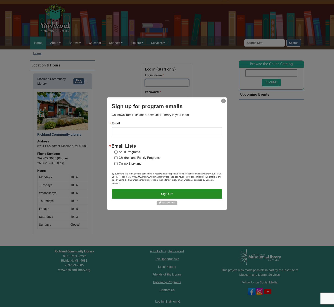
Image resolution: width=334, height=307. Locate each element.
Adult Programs (129, 152)
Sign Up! (167, 193)
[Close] (223, 101)
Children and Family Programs (139, 157)
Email (116, 123)
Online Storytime (130, 163)
